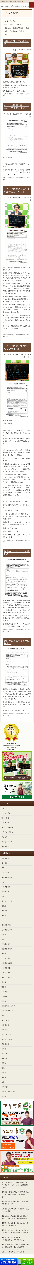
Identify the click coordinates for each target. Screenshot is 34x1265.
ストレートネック (8, 1039)
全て (5, 24)
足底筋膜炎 (13, 31)
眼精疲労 (5, 1058)
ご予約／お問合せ (8, 832)
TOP (2, 6)
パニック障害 (9, 6)
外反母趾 (8, 28)
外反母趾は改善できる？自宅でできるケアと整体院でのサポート (15, 1203)
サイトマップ (6, 846)
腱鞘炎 (4, 1063)
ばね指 (4, 906)
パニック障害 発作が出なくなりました (16, 347)
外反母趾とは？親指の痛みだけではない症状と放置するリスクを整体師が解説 (15, 1217)
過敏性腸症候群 (7, 949)
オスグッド (19, 24)
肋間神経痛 (5, 1044)
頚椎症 (4, 1001)
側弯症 (4, 1049)
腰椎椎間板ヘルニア (8, 1011)
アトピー (5, 1053)
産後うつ (5, 910)
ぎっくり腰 (5, 1020)
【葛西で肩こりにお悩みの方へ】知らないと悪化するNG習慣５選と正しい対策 (15, 1231)
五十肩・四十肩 (7, 901)
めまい (4, 920)
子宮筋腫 (5, 1087)
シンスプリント (7, 887)
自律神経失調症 (25, 6)
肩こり (4, 982)
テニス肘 (5, 992)
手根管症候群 (6, 972)
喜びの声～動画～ (8, 827)
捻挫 (3, 1068)
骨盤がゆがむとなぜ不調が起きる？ (14, 1252)
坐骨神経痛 (5, 1025)
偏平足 (4, 1072)
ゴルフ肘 (5, 996)
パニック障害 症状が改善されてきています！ (16, 106)
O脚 (6, 31)
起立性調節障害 (18, 28)
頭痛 (6, 34)
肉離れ (4, 896)
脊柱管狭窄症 (6, 925)
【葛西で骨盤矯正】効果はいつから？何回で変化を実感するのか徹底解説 (15, 1246)
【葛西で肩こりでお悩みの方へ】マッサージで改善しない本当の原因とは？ (15, 1239)
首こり (4, 987)
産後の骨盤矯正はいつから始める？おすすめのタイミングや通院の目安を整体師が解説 (15, 1185)
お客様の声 (5, 822)
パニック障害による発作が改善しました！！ (16, 190)
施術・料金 (5, 818)
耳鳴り (4, 915)
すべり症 (5, 1030)
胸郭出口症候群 (7, 977)
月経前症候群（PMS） (9, 1091)
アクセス (5, 837)
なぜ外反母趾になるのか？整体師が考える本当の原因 (15, 1210)
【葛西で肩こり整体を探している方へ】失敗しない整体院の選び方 (15, 1224)
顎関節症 (22, 31)
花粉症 (4, 1077)
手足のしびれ (6, 968)
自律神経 (17, 6)
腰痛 (11, 24)
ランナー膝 (5, 891)
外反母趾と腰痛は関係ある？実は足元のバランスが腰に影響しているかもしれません (15, 1194)
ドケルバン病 (6, 1034)
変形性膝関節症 (7, 877)
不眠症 (4, 953)
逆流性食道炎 (6, 944)
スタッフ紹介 (6, 813)
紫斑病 (4, 1096)
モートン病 (5, 872)
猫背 (3, 1082)
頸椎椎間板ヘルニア (8, 1006)
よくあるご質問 (7, 842)
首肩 (27, 28)
